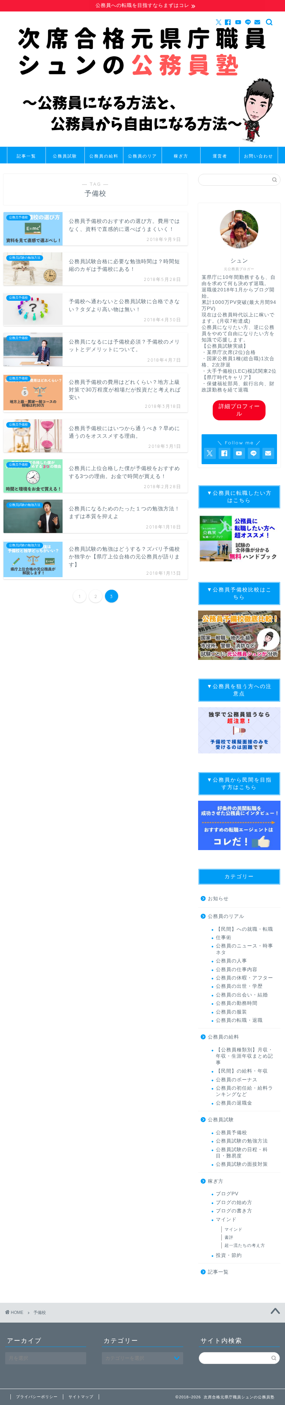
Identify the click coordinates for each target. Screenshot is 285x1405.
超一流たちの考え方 (245, 1245)
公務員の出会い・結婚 (242, 995)
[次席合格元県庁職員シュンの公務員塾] (142, 145)
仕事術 (223, 937)
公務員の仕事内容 (237, 969)
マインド (226, 1219)
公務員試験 (65, 156)
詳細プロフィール (239, 410)
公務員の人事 (231, 960)
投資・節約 (229, 1255)
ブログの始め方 (234, 1202)
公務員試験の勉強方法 (242, 1141)
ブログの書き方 (234, 1210)
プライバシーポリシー (37, 1397)
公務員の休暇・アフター (244, 977)
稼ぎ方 (181, 156)
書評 (229, 1237)
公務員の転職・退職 (239, 1020)
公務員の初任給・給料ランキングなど (244, 1091)
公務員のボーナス (237, 1079)
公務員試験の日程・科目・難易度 (242, 1152)
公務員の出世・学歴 (239, 986)
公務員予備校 (231, 1132)
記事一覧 (26, 156)
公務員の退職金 (234, 1103)
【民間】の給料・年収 (242, 1071)
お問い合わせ (258, 156)
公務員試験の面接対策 (242, 1164)
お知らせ (218, 898)
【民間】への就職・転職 (244, 929)
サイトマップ (80, 1397)
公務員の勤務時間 (237, 1003)
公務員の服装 (231, 1012)
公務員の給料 (104, 156)
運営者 (220, 156)
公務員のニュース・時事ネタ (244, 949)
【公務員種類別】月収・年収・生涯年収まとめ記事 (244, 1056)
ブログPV (227, 1193)
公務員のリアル (142, 158)
